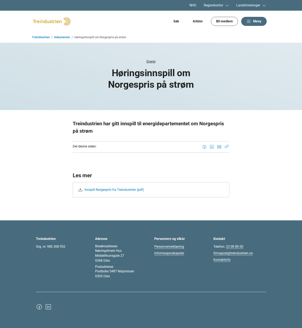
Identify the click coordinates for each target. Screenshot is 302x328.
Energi (151, 61)
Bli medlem (224, 21)
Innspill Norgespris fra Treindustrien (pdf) (114, 190)
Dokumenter (62, 37)
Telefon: (228, 247)
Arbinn (198, 21)
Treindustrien (41, 37)
